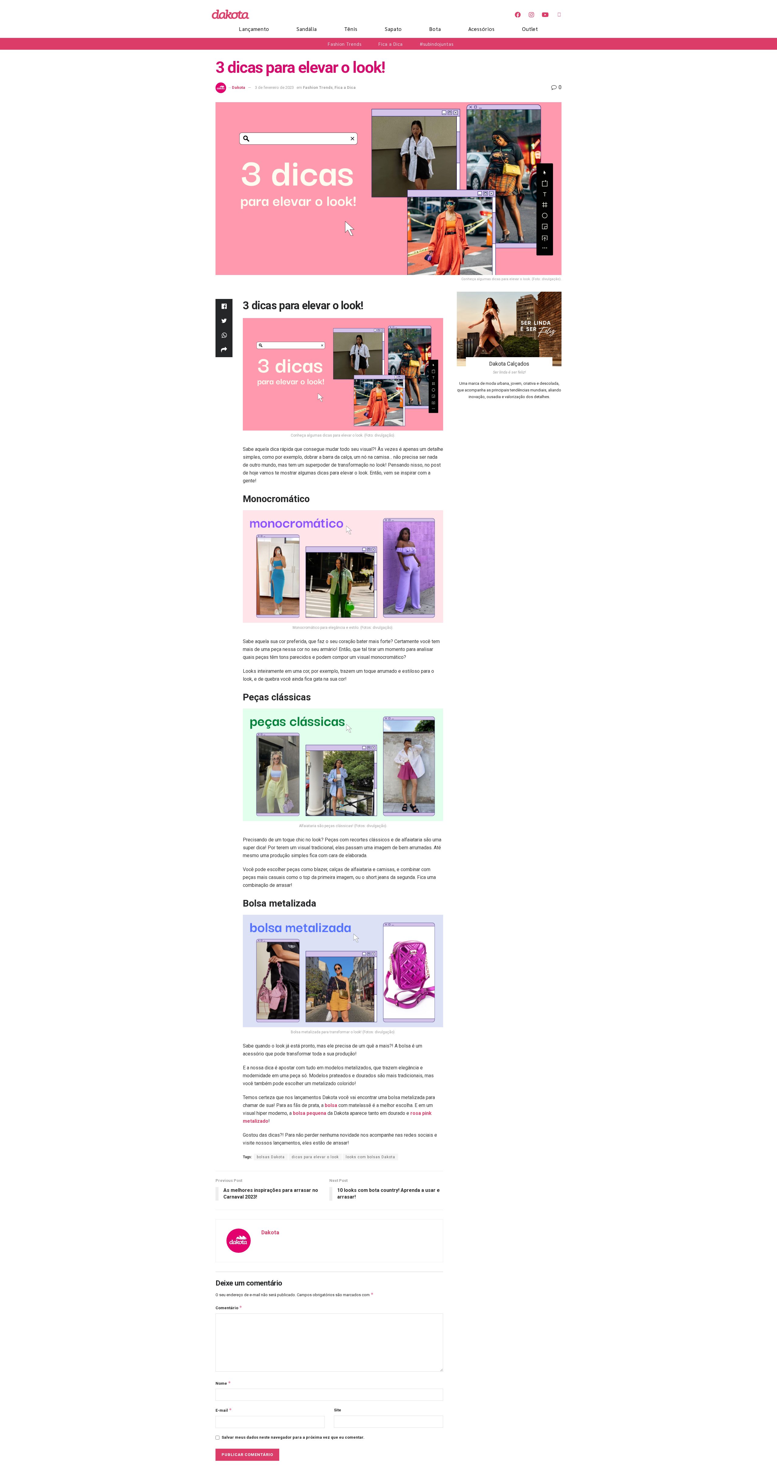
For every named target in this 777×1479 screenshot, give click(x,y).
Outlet (530, 28)
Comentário (228, 1307)
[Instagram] (531, 15)
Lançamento (254, 28)
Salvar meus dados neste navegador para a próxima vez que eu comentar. (293, 1437)
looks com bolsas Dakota (370, 1157)
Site (337, 1410)
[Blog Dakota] (234, 14)
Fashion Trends (344, 44)
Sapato (393, 28)
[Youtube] (545, 15)
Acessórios (481, 28)
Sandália (307, 28)
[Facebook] (518, 15)
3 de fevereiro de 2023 (274, 87)
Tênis (351, 28)
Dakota (238, 87)
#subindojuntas (436, 44)
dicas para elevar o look (315, 1157)
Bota (435, 28)
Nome (223, 1383)
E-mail (223, 1410)
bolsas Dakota (271, 1157)
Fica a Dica (390, 44)
